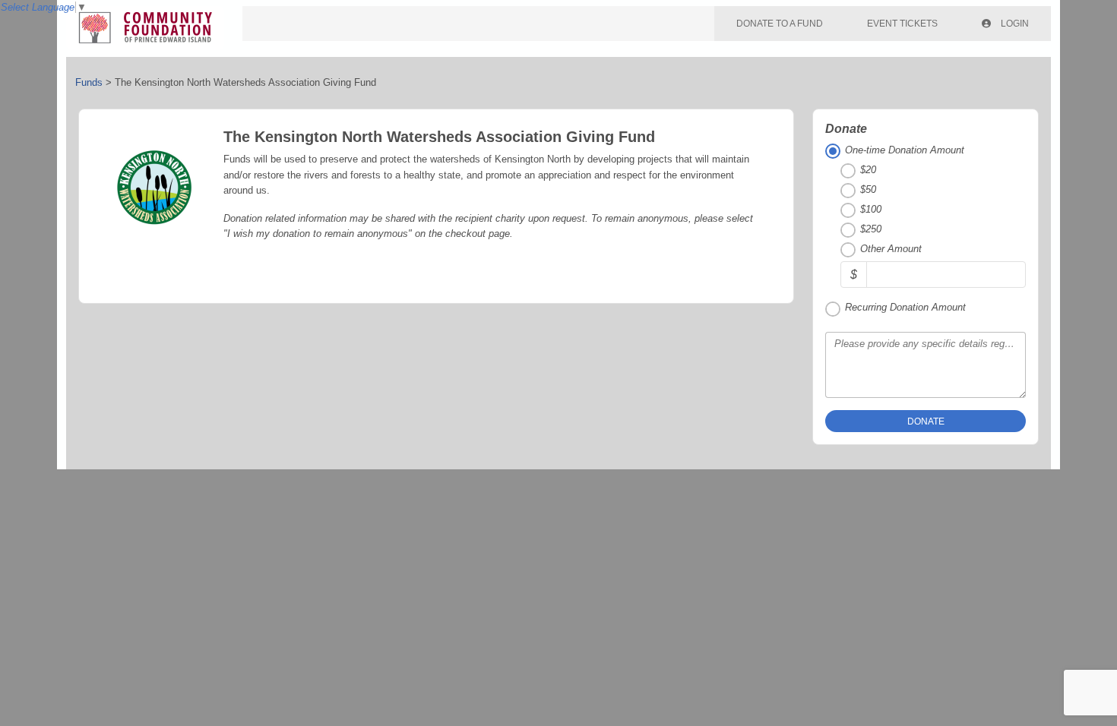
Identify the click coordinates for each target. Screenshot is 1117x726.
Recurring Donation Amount (905, 307)
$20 (868, 169)
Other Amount (891, 248)
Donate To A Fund (779, 23)
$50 (868, 189)
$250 (870, 229)
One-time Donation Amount (904, 150)
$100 (870, 209)
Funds (89, 82)
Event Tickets (902, 23)
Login (1013, 23)
